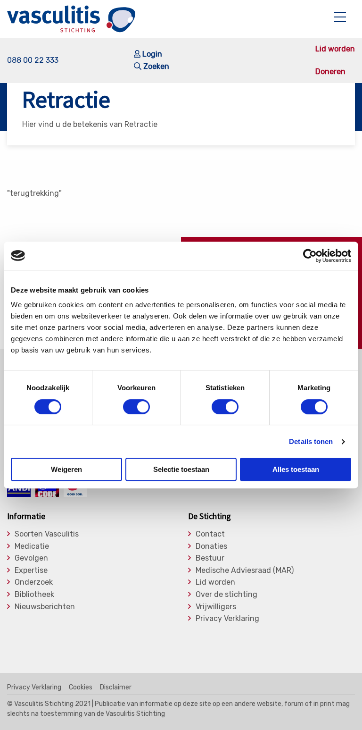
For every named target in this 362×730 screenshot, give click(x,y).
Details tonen (311, 441)
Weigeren (66, 469)
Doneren (330, 72)
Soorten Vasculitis (47, 534)
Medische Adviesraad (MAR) (245, 570)
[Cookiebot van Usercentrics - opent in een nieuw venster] (310, 256)
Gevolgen (31, 558)
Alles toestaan (295, 469)
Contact (210, 534)
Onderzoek (34, 582)
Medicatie (32, 546)
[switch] (136, 406)
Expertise (31, 570)
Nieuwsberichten (45, 607)
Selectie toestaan (181, 469)
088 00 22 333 (32, 60)
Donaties (211, 546)
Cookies (80, 687)
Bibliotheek (34, 594)
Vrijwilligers (216, 607)
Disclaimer (116, 687)
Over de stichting (226, 594)
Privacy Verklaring (227, 618)
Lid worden (335, 49)
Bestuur (210, 558)
